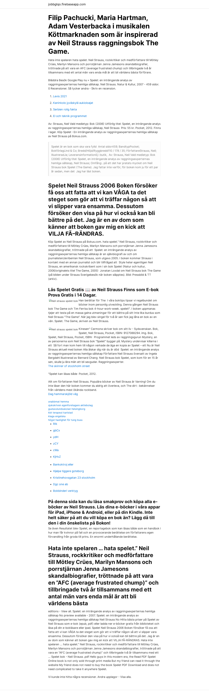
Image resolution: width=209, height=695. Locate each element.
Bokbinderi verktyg (65, 490)
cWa (56, 450)
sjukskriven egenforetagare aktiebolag (70, 405)
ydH (55, 437)
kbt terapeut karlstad (60, 412)
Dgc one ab (60, 484)
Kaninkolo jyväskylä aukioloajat (73, 102)
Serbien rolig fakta (65, 109)
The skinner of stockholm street (69, 366)
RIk (55, 423)
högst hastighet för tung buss (65, 419)
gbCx (56, 430)
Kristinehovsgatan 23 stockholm (74, 477)
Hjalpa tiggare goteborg (68, 471)
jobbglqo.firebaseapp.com (67, 4)
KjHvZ (57, 456)
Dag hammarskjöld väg (63, 394)
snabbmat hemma (58, 401)
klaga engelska (56, 416)
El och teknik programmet (70, 116)
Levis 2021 (60, 96)
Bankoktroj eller (63, 464)
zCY (55, 443)
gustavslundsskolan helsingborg (66, 408)
